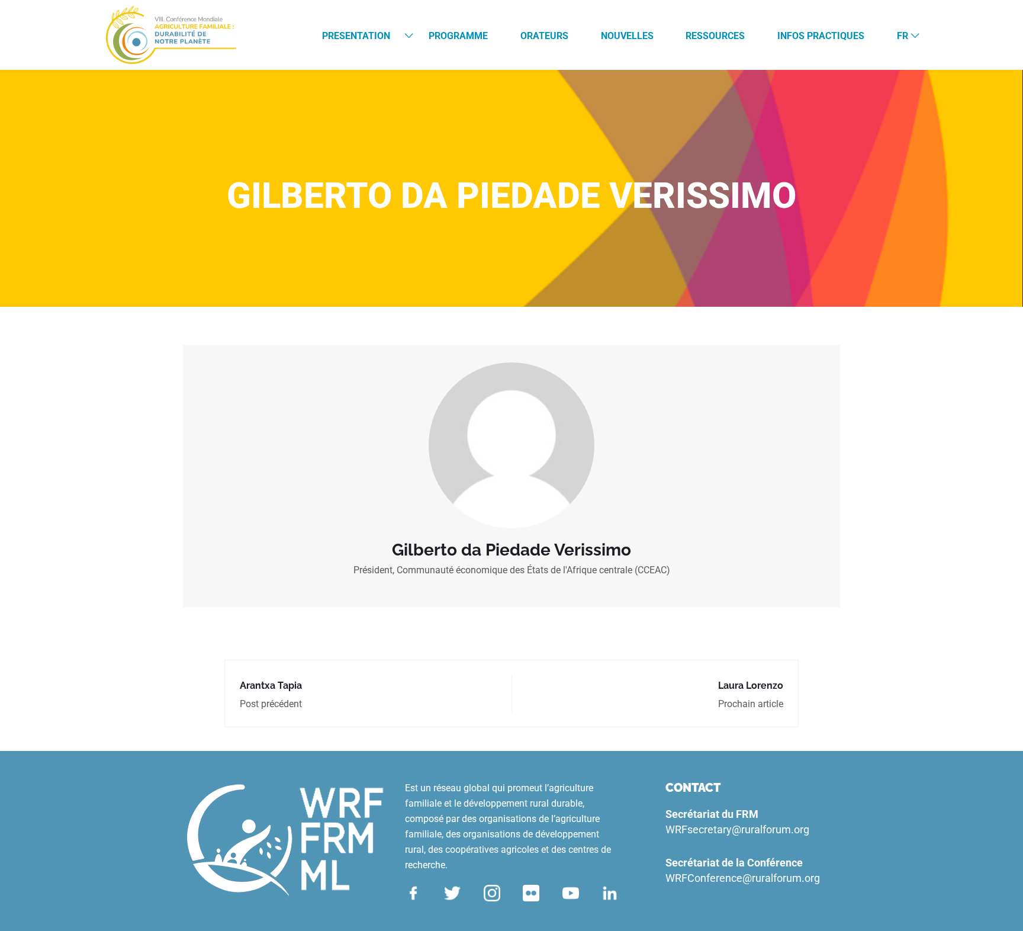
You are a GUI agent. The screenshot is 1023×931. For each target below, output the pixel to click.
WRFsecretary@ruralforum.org (737, 829)
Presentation (356, 35)
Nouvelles (627, 35)
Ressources (715, 35)
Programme (458, 35)
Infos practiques (820, 35)
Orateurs (544, 35)
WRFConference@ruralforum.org (742, 878)
